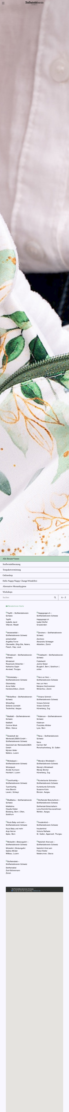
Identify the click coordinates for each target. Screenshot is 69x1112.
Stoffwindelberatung (11, 564)
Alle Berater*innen (11, 559)
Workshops (7, 592)
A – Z (63, 597)
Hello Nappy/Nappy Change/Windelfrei (20, 581)
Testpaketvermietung (12, 570)
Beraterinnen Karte (16, 606)
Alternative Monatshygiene (14, 586)
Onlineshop (8, 575)
